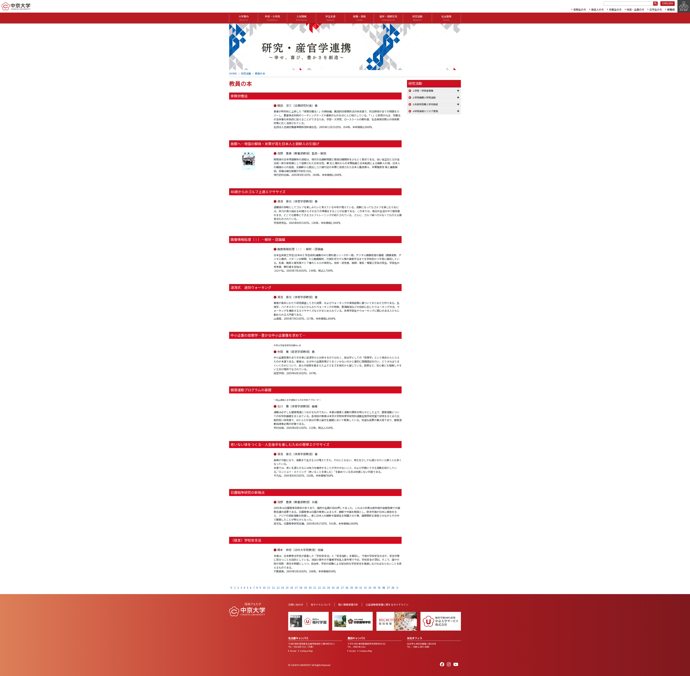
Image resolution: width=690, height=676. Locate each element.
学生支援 (330, 18)
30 (356, 587)
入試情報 (301, 18)
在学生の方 (655, 9)
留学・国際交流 (388, 18)
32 (365, 587)
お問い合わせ (295, 604)
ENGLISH (667, 3)
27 (342, 587)
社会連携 (446, 18)
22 (319, 587)
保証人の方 (597, 9)
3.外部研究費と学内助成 (425, 104)
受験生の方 (579, 9)
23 (323, 587)
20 (310, 587)
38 (392, 587)
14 (282, 587)
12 (273, 587)
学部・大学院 (272, 18)
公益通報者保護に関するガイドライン (387, 604)
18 (300, 587)
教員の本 (260, 73)
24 (328, 587)
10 (264, 587)
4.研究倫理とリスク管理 (425, 111)
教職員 (671, 9)
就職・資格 (359, 18)
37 (388, 587)
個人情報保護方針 (348, 604)
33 (369, 587)
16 (291, 587)
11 (268, 587)
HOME (233, 73)
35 (379, 587)
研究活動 (417, 18)
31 (360, 587)
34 (374, 587)
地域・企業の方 (635, 9)
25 (333, 587)
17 (296, 587)
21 (314, 587)
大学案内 (244, 18)
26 (337, 587)
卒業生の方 (615, 9)
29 (351, 587)
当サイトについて (321, 604)
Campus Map (306, 650)
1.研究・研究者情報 (423, 90)
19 (305, 587)
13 (278, 587)
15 (287, 587)
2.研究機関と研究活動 (424, 97)
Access (293, 650)
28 (346, 587)
